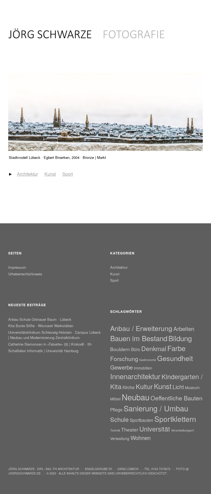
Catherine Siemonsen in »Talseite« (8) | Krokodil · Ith (49, 344)
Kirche (129, 387)
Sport (67, 174)
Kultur (144, 386)
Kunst (50, 174)
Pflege (116, 409)
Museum (192, 387)
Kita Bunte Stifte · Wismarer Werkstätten (40, 325)
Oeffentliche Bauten (176, 397)
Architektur (27, 174)
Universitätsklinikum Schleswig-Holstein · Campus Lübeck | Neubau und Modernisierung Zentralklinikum (54, 335)
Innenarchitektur (135, 376)
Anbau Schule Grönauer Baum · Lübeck (39, 319)
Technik (115, 430)
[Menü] (15, 8)
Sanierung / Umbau (156, 408)
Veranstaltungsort (182, 430)
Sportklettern (175, 419)
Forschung (124, 358)
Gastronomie (147, 360)
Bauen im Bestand (138, 338)
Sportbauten (141, 420)
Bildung (180, 338)
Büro (135, 349)
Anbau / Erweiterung (141, 328)
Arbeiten (183, 328)
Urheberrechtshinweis (25, 273)
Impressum (17, 267)
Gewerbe (121, 367)
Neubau (135, 397)
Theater (129, 429)
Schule (119, 419)
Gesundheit (175, 358)
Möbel (115, 398)
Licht (178, 387)
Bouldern (120, 349)
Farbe (176, 348)
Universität (154, 428)
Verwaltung (119, 438)
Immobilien (143, 368)
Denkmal (153, 348)
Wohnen (141, 437)
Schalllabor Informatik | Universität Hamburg (43, 350)
